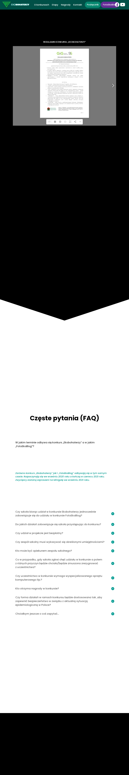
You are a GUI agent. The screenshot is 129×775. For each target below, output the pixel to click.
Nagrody (66, 5)
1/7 (49, 122)
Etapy (55, 5)
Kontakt (77, 5)
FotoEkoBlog (110, 4)
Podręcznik (93, 4)
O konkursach (41, 5)
